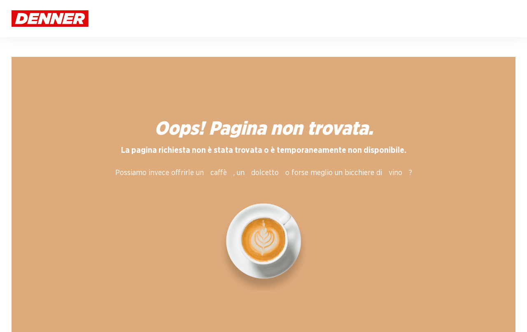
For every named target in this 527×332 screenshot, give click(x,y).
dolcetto (265, 173)
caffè (218, 173)
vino (395, 173)
